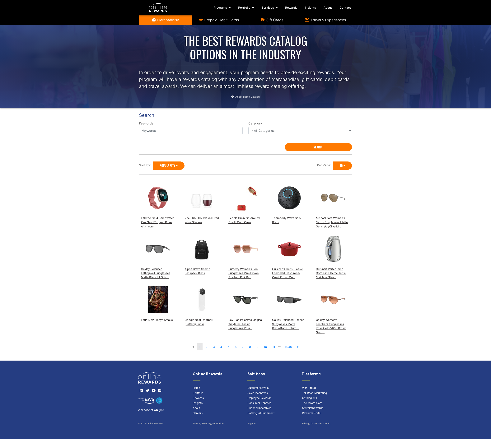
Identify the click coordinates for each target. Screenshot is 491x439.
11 (273, 347)
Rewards (291, 7)
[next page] (298, 346)
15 (341, 165)
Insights (310, 7)
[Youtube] (154, 390)
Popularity (167, 165)
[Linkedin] (141, 390)
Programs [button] (220, 7)
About (328, 7)
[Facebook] (160, 390)
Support (251, 423)
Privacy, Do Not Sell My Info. (316, 423)
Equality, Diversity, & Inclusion (208, 423)
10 (265, 347)
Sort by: (146, 165)
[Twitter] (147, 390)
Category (255, 123)
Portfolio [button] (244, 7)
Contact (345, 7)
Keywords (146, 123)
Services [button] (268, 7)
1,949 (288, 347)
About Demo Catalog (247, 96)
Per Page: (325, 165)
